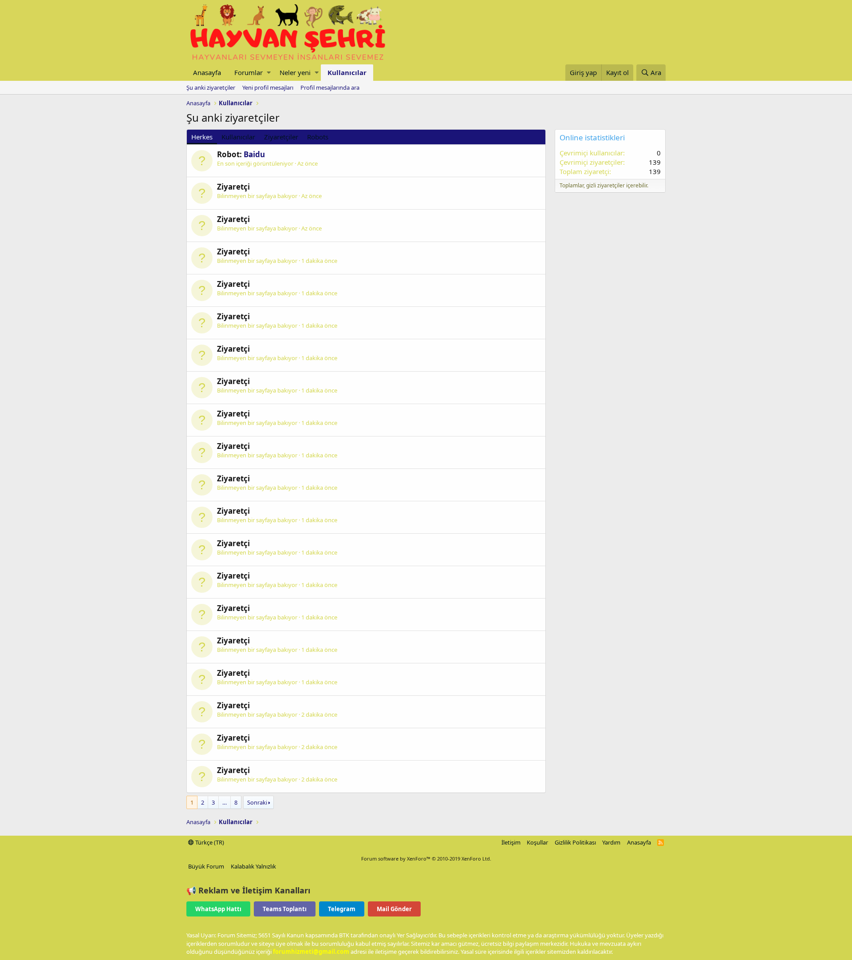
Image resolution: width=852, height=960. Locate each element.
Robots (317, 136)
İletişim (511, 842)
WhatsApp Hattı (218, 909)
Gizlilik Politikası (575, 842)
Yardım (611, 842)
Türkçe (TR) (209, 842)
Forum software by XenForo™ (426, 858)
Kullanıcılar (347, 72)
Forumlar (248, 72)
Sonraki (257, 802)
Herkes (202, 136)
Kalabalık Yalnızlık (253, 866)
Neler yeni (295, 72)
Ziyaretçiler (281, 136)
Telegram (341, 909)
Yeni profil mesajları (267, 87)
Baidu (254, 154)
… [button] (224, 802)
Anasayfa (207, 72)
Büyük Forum (206, 866)
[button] (268, 72)
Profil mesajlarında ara (329, 87)
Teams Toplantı (285, 909)
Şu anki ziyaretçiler (210, 87)
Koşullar (537, 842)
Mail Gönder (394, 909)
